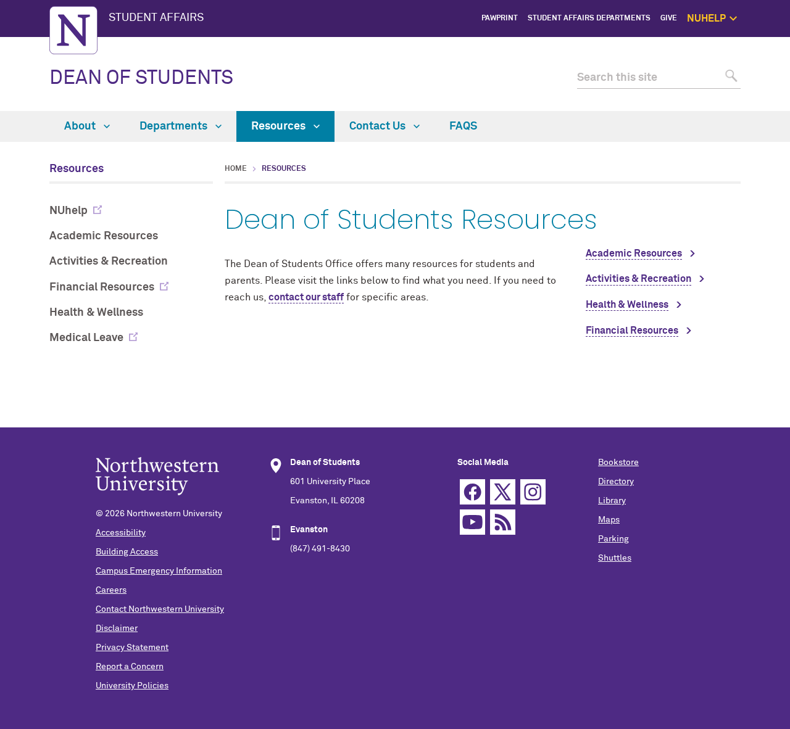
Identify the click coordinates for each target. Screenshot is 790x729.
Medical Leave (86, 338)
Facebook (472, 492)
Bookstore (618, 462)
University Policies (132, 686)
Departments (174, 126)
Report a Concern (130, 666)
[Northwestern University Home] (73, 30)
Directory (616, 481)
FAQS (463, 126)
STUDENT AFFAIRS (156, 17)
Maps (609, 520)
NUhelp (68, 210)
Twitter (502, 492)
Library (612, 500)
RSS (502, 522)
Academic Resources (103, 236)
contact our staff (306, 297)
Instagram (533, 492)
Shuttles (614, 558)
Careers (111, 590)
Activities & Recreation (108, 261)
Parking (613, 539)
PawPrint (499, 18)
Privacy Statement (132, 647)
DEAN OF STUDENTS (141, 78)
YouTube (472, 522)
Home (236, 169)
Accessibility (121, 533)
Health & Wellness (96, 312)
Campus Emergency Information (159, 571)
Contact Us (378, 126)
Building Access (127, 552)
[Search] (730, 78)
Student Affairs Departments (589, 18)
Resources (279, 126)
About (81, 126)
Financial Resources (101, 287)
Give (668, 18)
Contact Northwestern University (160, 609)
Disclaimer (117, 628)
